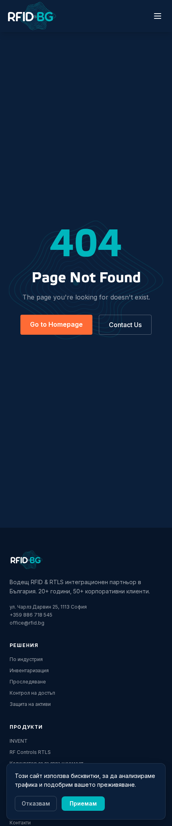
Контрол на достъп (32, 693)
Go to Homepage (56, 324)
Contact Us (125, 325)
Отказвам (36, 803)
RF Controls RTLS (30, 752)
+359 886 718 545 (31, 615)
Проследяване (28, 682)
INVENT (19, 741)
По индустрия (26, 659)
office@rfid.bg (27, 623)
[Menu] (158, 16)
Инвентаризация (29, 670)
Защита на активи (30, 704)
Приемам (83, 803)
